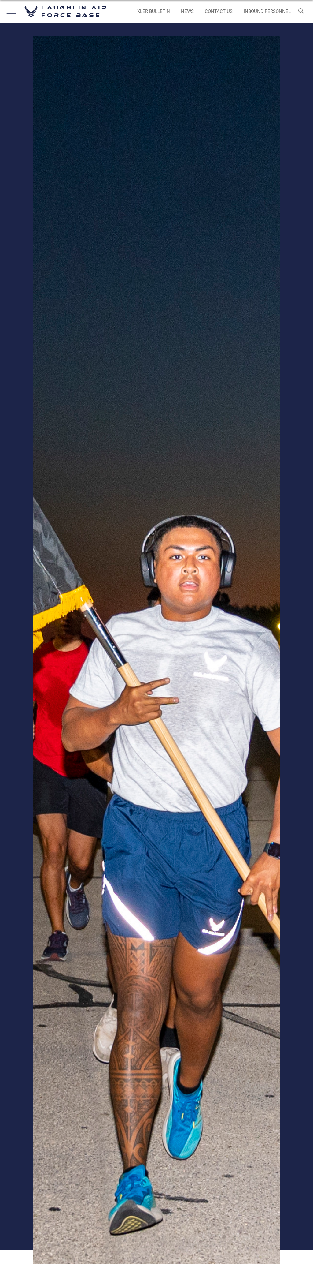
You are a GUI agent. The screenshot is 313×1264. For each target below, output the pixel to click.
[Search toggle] (302, 11)
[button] (10, 11)
